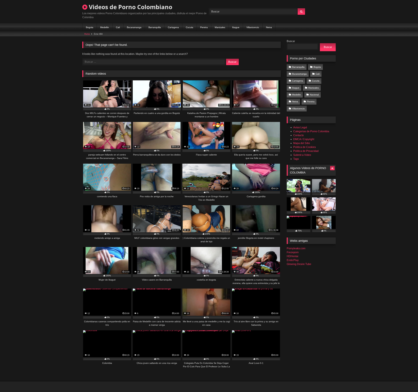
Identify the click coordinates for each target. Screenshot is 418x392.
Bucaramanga (134, 27)
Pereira (204, 27)
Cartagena (173, 27)
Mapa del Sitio (301, 143)
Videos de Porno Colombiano (129, 7)
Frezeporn (293, 252)
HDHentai (292, 256)
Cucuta (189, 27)
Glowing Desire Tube (299, 264)
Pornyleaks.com (296, 248)
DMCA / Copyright (303, 139)
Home (87, 34)
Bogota (89, 27)
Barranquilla (154, 27)
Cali (118, 27)
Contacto (298, 135)
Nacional (314, 94)
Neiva (269, 27)
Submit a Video (302, 155)
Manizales (220, 27)
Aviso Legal (300, 127)
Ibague (235, 27)
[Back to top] (407, 382)
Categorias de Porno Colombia (311, 131)
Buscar (291, 41)
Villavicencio (252, 27)
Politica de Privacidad (306, 151)
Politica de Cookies (304, 147)
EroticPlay (293, 260)
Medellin (104, 27)
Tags (296, 158)
